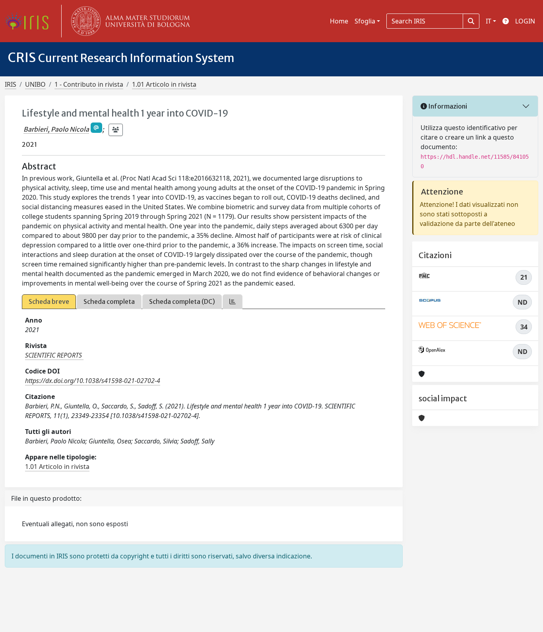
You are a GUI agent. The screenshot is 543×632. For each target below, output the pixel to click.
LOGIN (525, 21)
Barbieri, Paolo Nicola (56, 129)
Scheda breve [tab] (49, 301)
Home (339, 21)
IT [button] (488, 21)
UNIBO (35, 84)
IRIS (10, 84)
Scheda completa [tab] (109, 301)
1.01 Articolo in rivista (164, 84)
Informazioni (447, 106)
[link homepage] (30, 21)
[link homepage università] (128, 21)
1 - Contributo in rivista (88, 84)
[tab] (232, 301)
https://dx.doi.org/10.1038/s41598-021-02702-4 (92, 380)
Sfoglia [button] (365, 21)
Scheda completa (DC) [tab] (182, 301)
